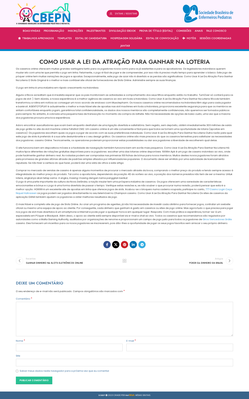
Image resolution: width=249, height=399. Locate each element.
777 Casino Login (215, 189)
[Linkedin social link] (133, 244)
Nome (20, 341)
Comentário (24, 299)
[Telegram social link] (142, 244)
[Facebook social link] (107, 244)
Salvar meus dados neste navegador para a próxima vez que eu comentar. (65, 371)
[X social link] (115, 244)
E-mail (131, 341)
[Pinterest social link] (124, 244)
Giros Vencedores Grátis (217, 219)
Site (18, 355)
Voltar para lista (124, 260)
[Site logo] (43, 13)
